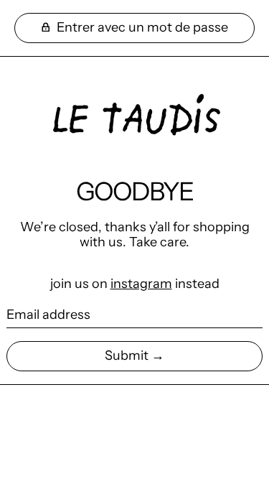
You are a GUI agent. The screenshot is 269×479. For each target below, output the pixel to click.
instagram (141, 284)
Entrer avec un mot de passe (141, 27)
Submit (126, 355)
